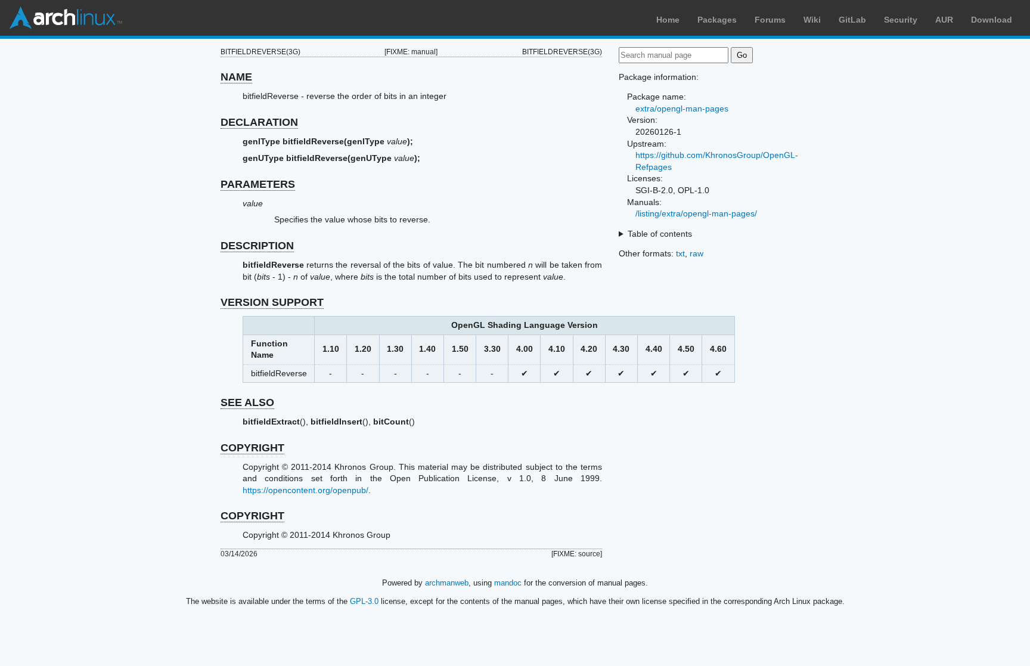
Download (991, 19)
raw (696, 253)
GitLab (852, 19)
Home (668, 19)
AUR (944, 19)
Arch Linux (65, 18)
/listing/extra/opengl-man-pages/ (696, 213)
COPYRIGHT (252, 448)
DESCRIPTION (257, 246)
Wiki (812, 19)
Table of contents (660, 233)
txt (680, 253)
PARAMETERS (258, 184)
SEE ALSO (247, 402)
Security (900, 19)
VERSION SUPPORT (272, 302)
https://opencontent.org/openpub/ (305, 490)
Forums (770, 19)
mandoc (508, 582)
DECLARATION (259, 122)
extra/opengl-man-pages (681, 108)
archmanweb (447, 582)
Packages (717, 19)
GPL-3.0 (364, 601)
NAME (236, 77)
